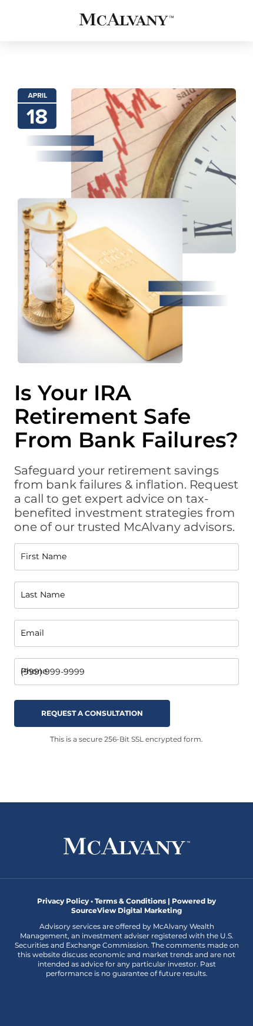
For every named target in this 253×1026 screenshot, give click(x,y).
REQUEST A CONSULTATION (92, 713)
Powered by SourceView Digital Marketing (143, 905)
